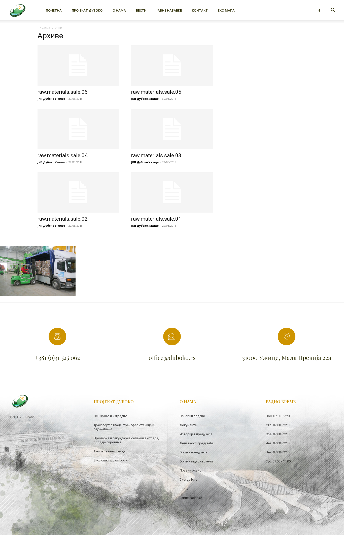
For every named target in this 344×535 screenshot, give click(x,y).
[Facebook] (319, 10)
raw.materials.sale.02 (63, 219)
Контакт (200, 10)
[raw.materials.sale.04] (78, 129)
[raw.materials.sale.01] (172, 192)
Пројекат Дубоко (87, 10)
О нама (119, 10)
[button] (333, 10)
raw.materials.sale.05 (156, 92)
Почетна (54, 10)
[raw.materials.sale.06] (78, 65)
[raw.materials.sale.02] (78, 192)
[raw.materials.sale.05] (172, 65)
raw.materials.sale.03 (156, 155)
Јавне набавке (169, 10)
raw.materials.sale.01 (156, 219)
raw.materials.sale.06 (63, 92)
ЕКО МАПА (226, 10)
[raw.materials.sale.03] (172, 129)
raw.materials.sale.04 (63, 155)
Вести (141, 10)
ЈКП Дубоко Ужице (51, 99)
